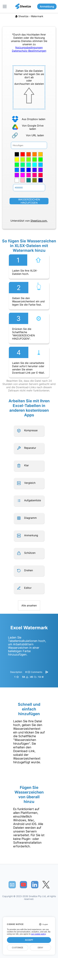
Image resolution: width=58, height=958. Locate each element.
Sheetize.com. (39, 220)
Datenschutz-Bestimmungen (29, 50)
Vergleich (29, 482)
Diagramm (30, 517)
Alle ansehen (29, 605)
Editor (28, 587)
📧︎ (12, 885)
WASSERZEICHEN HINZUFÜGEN (29, 201)
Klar (26, 465)
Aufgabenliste (32, 500)
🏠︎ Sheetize (22, 16)
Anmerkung (31, 535)
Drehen (28, 570)
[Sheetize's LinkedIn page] (34, 884)
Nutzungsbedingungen (29, 47)
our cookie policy (38, 934)
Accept (29, 940)
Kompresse (31, 430)
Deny (40, 947)
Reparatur (30, 447)
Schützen (29, 552)
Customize (17, 947)
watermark (37, 16)
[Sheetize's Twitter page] (46, 884)
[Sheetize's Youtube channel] (23, 884)
